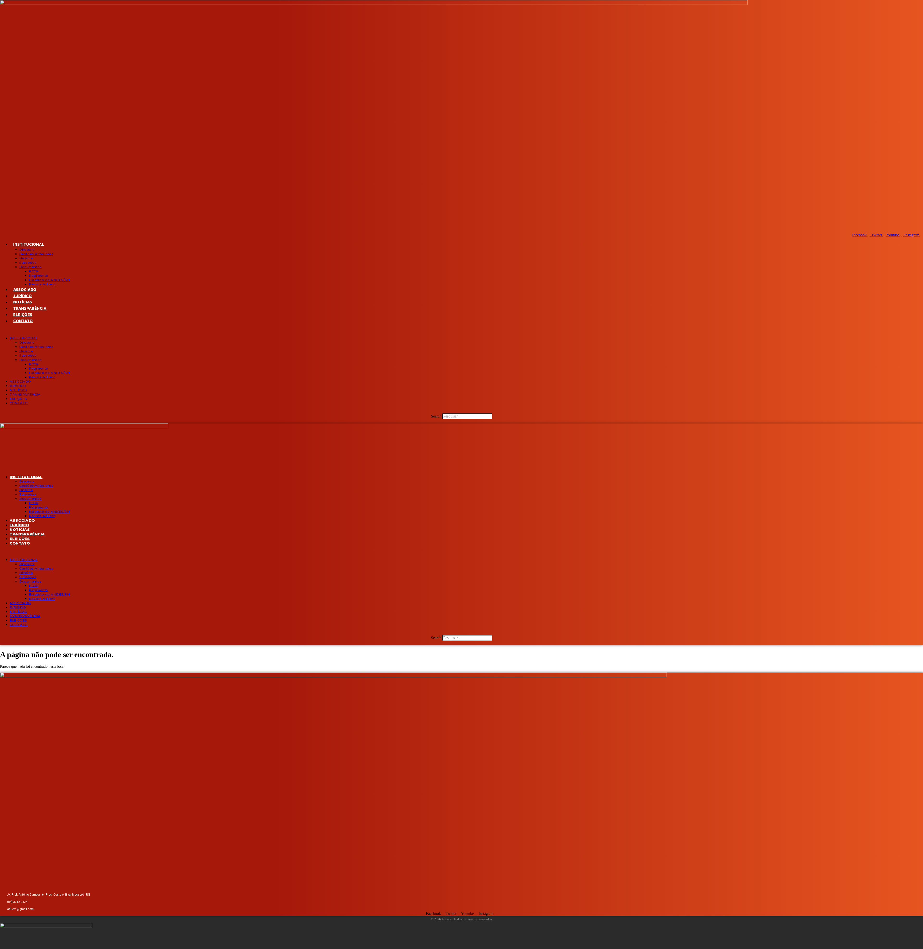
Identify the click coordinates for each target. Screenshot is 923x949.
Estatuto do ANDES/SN (49, 280)
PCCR (33, 271)
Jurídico (22, 296)
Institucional (28, 244)
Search (436, 416)
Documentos (30, 267)
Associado (24, 289)
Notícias (22, 302)
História (26, 258)
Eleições (22, 314)
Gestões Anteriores (36, 254)
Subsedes (27, 262)
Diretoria (27, 249)
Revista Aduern (42, 284)
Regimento (38, 275)
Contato (23, 321)
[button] (461, 330)
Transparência (29, 308)
